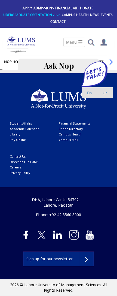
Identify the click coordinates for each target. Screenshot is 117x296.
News (94, 15)
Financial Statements (74, 123)
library (15, 134)
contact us (18, 156)
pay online (18, 140)
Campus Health (75, 15)
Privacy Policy (20, 173)
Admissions (43, 8)
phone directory (71, 129)
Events (107, 15)
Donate (86, 8)
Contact (58, 21)
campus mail (68, 140)
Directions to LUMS (24, 162)
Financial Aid (67, 8)
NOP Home (13, 61)
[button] (91, 42)
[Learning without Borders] (17, 51)
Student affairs (21, 123)
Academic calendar (24, 129)
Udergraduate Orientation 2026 (31, 15)
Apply (27, 8)
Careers (16, 167)
